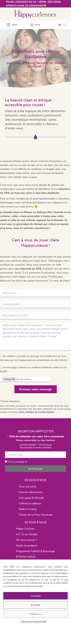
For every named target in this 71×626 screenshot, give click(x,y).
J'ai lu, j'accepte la (32, 461)
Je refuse (35, 605)
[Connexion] (59, 25)
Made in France (28, 509)
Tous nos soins (27, 486)
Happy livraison (25, 529)
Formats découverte (31, 492)
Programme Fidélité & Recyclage (35, 551)
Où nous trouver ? (26, 540)
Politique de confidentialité (34, 621)
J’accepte (36, 595)
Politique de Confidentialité (42, 461)
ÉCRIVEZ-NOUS (25, 557)
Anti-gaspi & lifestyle (31, 498)
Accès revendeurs (26, 545)
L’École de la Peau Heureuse (36, 515)
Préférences (35, 614)
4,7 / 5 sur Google (27, 534)
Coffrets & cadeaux (30, 503)
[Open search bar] (65, 25)
